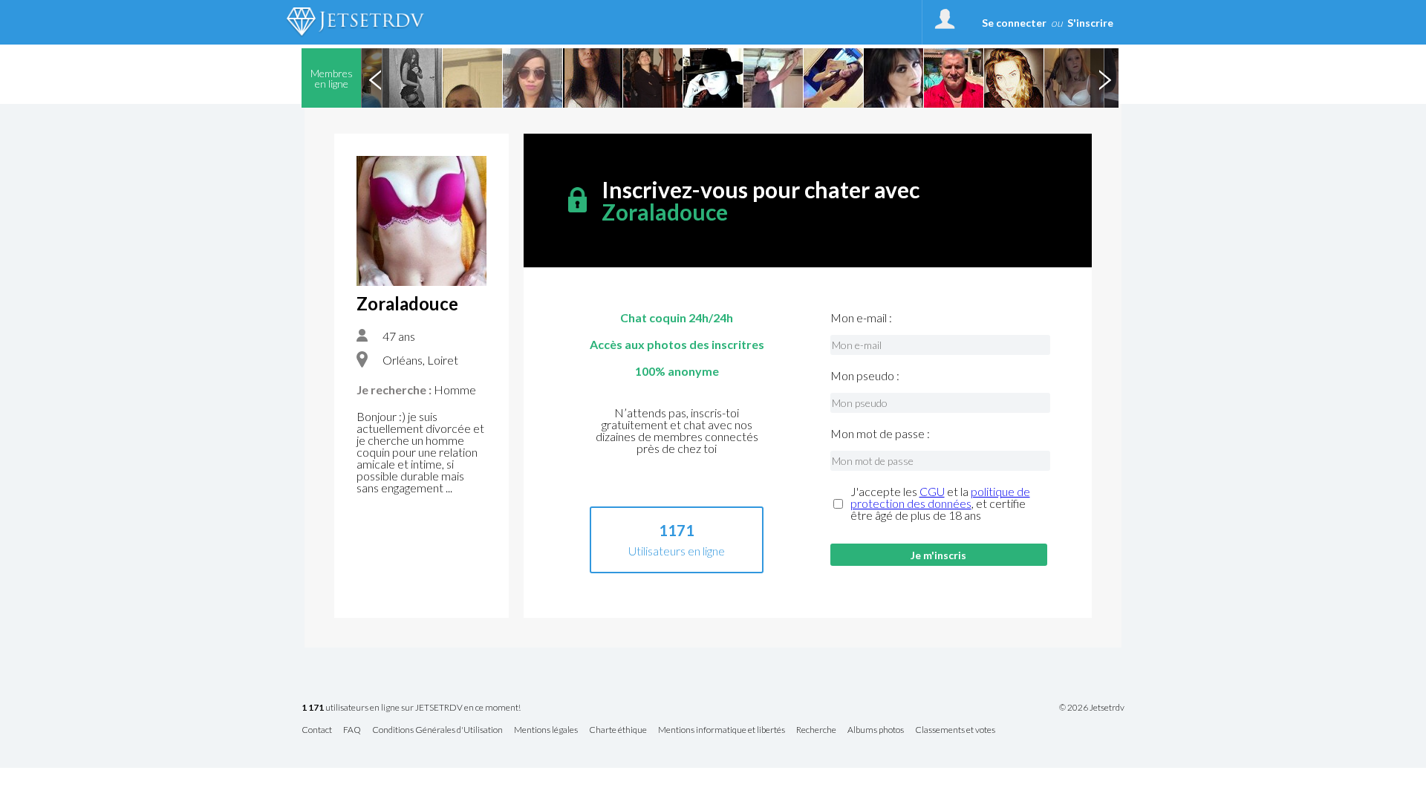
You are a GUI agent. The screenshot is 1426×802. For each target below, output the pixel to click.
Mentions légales (546, 730)
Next (1104, 78)
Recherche (816, 730)
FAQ (352, 730)
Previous (375, 78)
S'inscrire (1090, 22)
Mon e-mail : (861, 318)
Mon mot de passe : (880, 434)
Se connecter (1014, 22)
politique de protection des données (940, 497)
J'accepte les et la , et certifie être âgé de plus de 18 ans (940, 503)
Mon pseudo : (864, 376)
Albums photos (875, 730)
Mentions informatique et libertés (721, 730)
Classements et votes (955, 730)
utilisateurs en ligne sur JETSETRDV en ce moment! (411, 708)
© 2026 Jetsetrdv (1091, 707)
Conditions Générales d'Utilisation (437, 730)
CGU (932, 491)
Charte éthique (618, 730)
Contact (317, 730)
